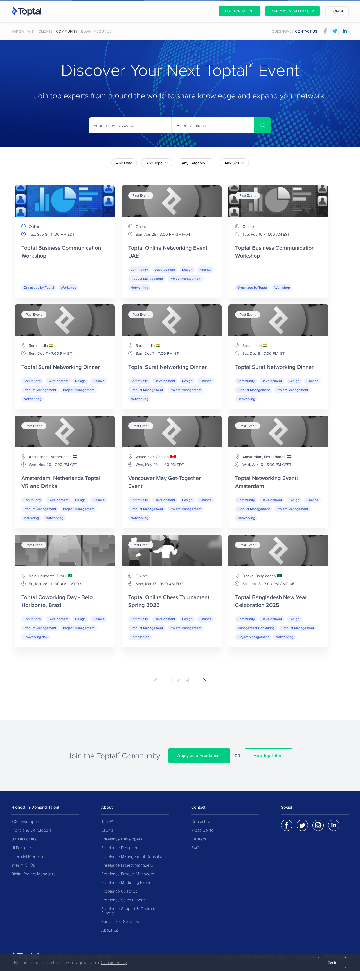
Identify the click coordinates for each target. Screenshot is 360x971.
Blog (86, 31)
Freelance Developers (121, 839)
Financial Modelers (28, 856)
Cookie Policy (114, 962)
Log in (337, 11)
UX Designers (24, 839)
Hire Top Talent (239, 10)
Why (31, 31)
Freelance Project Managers (127, 865)
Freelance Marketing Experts (127, 882)
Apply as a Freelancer (292, 10)
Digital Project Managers (33, 874)
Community (67, 31)
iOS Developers (25, 821)
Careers (198, 839)
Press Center (203, 830)
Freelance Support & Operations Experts (131, 910)
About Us (103, 31)
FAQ (195, 847)
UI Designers (23, 847)
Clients (46, 31)
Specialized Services (120, 921)
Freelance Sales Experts (123, 900)
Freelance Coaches (119, 891)
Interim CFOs (23, 865)
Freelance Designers (120, 847)
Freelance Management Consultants (134, 856)
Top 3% (17, 31)
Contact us (306, 31)
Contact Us (201, 821)
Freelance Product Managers (127, 874)
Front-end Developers (31, 830)
